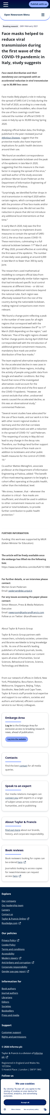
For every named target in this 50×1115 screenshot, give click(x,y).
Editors (5, 1001)
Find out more (12, 830)
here (20, 862)
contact (23, 765)
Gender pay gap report (14, 971)
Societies (6, 1006)
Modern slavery (10, 958)
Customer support (11, 1032)
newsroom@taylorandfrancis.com (26, 612)
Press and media (10, 1015)
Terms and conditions (13, 949)
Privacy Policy (9, 940)
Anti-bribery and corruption (16, 962)
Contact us (7, 914)
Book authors (9, 988)
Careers (6, 909)
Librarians (7, 997)
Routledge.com (10, 923)
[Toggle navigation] (4, 4)
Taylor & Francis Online (14, 918)
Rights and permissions (14, 1036)
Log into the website (17, 739)
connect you (11, 797)
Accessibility (8, 953)
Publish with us (39, 4)
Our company (9, 901)
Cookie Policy (8, 944)
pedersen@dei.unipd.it (20, 590)
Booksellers (8, 1010)
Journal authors (10, 993)
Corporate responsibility (14, 967)
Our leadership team (12, 905)
